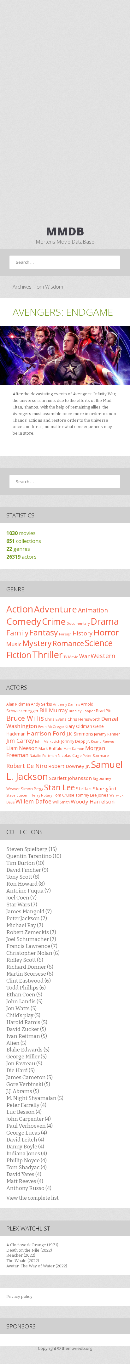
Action (19, 609)
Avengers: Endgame (63, 311)
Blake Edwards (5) (28, 1049)
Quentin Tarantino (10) (33, 856)
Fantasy (43, 632)
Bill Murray (53, 710)
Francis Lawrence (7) (31, 946)
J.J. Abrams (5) (22, 1091)
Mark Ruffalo (50, 748)
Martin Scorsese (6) (29, 974)
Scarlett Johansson (70, 778)
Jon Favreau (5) (24, 1063)
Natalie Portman (43, 755)
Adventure (55, 609)
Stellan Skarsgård (96, 788)
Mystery (37, 643)
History (82, 633)
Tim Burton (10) (25, 863)
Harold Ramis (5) (26, 1022)
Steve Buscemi (18, 795)
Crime (54, 621)
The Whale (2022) (22, 1260)
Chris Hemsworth (84, 719)
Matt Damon (73, 749)
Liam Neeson (22, 748)
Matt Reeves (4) (24, 1181)
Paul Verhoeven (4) (29, 1126)
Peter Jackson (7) (26, 918)
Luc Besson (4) (24, 1112)
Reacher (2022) (20, 1255)
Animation (93, 610)
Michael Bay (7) (24, 925)
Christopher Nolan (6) (33, 953)
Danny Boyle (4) (25, 1146)
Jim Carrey (20, 740)
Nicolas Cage (70, 755)
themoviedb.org (77, 1348)
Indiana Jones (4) (26, 1153)
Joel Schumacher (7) (31, 939)
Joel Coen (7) (21, 897)
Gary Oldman (78, 726)
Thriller (47, 654)
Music (13, 644)
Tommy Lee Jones (92, 795)
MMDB (65, 231)
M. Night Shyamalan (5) (34, 1098)
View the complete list (32, 1198)
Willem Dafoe (33, 801)
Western (103, 655)
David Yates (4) (23, 1174)
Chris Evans (56, 719)
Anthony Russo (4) (28, 1188)
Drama (105, 621)
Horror (106, 632)
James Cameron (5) (29, 1077)
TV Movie (71, 657)
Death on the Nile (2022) (29, 1250)
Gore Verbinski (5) (28, 1084)
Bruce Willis (25, 718)
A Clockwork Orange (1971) (32, 1245)
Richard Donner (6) (29, 967)
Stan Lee (59, 787)
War (84, 656)
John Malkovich (47, 741)
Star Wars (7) (21, 904)
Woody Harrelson (93, 801)
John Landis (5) (24, 1001)
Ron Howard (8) (25, 884)
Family (17, 633)
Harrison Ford (46, 733)
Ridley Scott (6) (24, 960)
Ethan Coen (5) (24, 994)
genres (18, 548)
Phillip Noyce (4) (26, 1160)
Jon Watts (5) (21, 1008)
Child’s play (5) (23, 1015)
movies (21, 533)
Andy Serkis (41, 704)
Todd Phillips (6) (26, 987)
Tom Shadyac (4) (26, 1167)
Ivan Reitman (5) (26, 1036)
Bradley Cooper (82, 711)
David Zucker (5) (26, 1029)
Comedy (23, 621)
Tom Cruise (63, 795)
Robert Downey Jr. (69, 766)
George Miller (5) (26, 1056)
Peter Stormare (96, 755)
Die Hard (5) (20, 1070)
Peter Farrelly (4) (26, 1105)
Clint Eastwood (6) (28, 981)
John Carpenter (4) (28, 1119)
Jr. (88, 741)
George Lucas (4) (26, 1133)
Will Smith (61, 801)
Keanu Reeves (102, 741)
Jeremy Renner (107, 733)
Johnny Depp (73, 741)
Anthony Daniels (66, 704)
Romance (68, 643)
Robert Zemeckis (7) (31, 932)
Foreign (65, 634)
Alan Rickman (18, 704)
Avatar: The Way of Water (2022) (36, 1266)
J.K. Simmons (80, 734)
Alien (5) (16, 1043)
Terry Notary (42, 795)
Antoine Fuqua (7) (28, 891)
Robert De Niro (26, 765)
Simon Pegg (32, 789)
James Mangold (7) (29, 911)
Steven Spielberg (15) (31, 849)
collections (23, 541)
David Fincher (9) (27, 870)
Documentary (78, 623)
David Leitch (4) (25, 1139)
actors (21, 556)
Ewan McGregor (51, 726)
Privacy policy (19, 1296)
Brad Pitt (104, 710)
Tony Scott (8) (22, 877)
